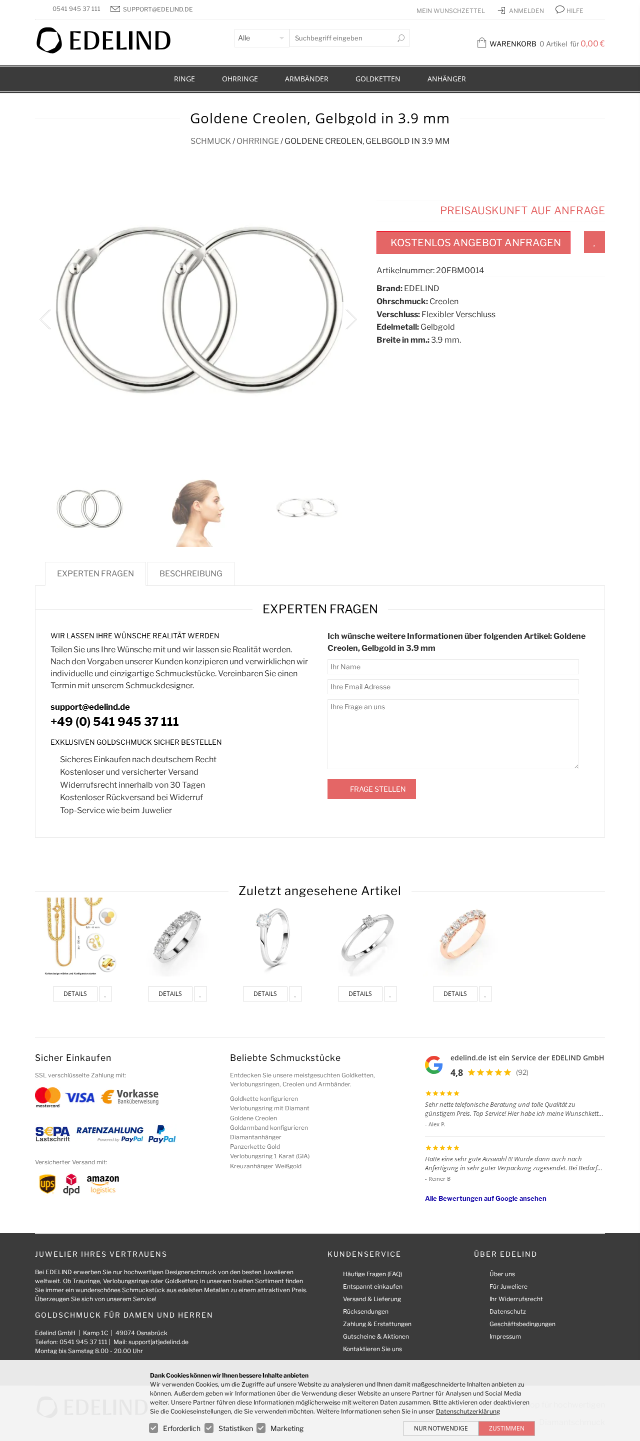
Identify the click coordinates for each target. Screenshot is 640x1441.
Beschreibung (191, 573)
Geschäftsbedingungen (523, 1324)
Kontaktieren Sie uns (372, 1349)
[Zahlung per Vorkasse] (129, 1096)
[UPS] (47, 1184)
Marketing (287, 1428)
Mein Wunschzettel (451, 10)
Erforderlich (181, 1428)
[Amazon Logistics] (103, 1184)
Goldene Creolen (253, 1118)
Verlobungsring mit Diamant (270, 1108)
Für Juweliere (509, 1286)
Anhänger (447, 78)
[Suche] (401, 37)
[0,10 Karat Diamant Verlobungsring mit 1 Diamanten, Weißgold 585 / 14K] (367, 937)
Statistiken (235, 1428)
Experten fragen (95, 573)
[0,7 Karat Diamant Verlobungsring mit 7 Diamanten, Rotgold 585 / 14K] (462, 937)
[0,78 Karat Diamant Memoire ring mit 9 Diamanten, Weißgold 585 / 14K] (177, 937)
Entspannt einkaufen (372, 1286)
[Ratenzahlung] (110, 1133)
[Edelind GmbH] (110, 51)
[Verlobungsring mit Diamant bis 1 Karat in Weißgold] (272, 937)
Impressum (505, 1336)
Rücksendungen (365, 1311)
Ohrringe (240, 78)
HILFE (575, 10)
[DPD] (71, 1184)
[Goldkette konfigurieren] (82, 937)
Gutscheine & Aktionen (376, 1336)
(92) (522, 1072)
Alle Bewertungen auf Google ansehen (485, 1198)
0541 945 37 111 (76, 8)
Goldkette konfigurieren (264, 1098)
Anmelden (527, 10)
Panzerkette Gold (255, 1146)
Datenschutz (508, 1311)
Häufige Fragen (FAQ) (372, 1274)
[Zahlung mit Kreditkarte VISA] (80, 1096)
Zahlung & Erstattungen (377, 1324)
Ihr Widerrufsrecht (516, 1299)
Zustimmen (506, 1428)
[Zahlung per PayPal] (161, 1133)
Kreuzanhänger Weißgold (266, 1166)
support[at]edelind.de (158, 1342)
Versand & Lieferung (372, 1299)
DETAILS (75, 993)
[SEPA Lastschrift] (52, 1133)
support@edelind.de (158, 9)
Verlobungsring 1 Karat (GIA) (270, 1156)
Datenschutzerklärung (468, 1411)
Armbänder (306, 78)
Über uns (502, 1274)
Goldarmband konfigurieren (269, 1127)
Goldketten (378, 78)
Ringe (184, 78)
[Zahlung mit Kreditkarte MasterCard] (47, 1096)
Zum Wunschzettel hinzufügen (594, 242)
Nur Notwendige (441, 1428)
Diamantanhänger (256, 1137)
